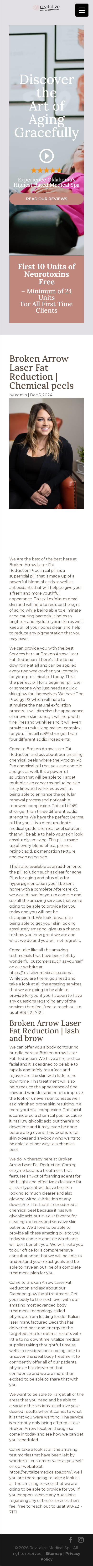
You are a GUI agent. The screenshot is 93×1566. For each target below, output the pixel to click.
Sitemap (54, 1553)
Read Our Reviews (46, 199)
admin (21, 395)
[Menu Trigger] (81, 10)
